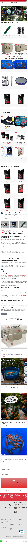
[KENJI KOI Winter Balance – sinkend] (20, 174)
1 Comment (23, 505)
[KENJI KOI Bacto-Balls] (7, 151)
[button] (26, 22)
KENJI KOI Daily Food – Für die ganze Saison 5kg (7, 209)
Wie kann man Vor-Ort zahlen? (6, 471)
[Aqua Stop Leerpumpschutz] (7, 121)
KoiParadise (3, 348)
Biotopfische (2, 298)
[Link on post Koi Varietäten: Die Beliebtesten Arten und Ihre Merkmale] (14, 441)
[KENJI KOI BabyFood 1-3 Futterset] (7, 137)
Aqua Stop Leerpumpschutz (7, 126)
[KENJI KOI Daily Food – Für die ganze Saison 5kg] (7, 203)
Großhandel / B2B (21, 525)
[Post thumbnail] (15, 505)
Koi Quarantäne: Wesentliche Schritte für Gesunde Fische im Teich (13, 387)
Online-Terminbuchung (12, 529)
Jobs (19, 524)
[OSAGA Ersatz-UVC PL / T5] (20, 30)
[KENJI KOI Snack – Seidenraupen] (20, 189)
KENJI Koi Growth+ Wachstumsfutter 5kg (7, 194)
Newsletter (20, 519)
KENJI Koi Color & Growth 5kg (20, 209)
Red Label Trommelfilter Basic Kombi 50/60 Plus (21, 53)
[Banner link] (5, 224)
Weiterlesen (3, 356)
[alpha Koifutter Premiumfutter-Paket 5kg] (20, 121)
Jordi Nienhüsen (4, 454)
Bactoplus (7, 490)
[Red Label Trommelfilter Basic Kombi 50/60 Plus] (20, 48)
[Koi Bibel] (20, 151)
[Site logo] (14, 2)
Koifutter (11, 528)
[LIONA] (20, 490)
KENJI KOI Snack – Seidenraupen (21, 194)
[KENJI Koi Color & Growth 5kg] (20, 203)
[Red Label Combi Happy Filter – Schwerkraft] (7, 48)
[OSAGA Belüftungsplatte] (20, 81)
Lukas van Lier (4, 418)
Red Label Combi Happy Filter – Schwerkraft (7, 53)
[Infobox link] (4, 18)
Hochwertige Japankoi (10, 275)
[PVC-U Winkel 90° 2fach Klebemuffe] (7, 30)
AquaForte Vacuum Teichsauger (21, 142)
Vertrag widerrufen (12, 524)
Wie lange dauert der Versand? (6, 466)
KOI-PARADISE (20, 280)
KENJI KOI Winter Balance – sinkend (21, 180)
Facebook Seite (21, 520)
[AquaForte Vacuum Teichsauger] (20, 137)
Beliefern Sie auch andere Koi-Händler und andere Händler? (10, 476)
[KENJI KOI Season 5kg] (7, 99)
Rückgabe (11, 523)
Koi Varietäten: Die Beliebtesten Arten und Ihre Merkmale (12, 458)
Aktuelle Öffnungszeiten (3, 527)
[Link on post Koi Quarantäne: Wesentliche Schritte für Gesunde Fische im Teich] (14, 371)
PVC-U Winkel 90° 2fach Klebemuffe (7, 35)
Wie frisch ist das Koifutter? (5, 474)
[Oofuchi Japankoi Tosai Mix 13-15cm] (20, 64)
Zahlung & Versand (12, 525)
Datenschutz (11, 520)
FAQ (19, 523)
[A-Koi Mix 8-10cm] (7, 64)
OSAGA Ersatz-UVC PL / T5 (21, 35)
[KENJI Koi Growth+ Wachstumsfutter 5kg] (20, 99)
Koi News (2, 350)
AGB (10, 519)
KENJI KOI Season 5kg (7, 180)
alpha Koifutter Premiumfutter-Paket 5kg (21, 126)
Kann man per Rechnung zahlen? (6, 469)
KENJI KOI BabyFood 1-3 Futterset (7, 142)
